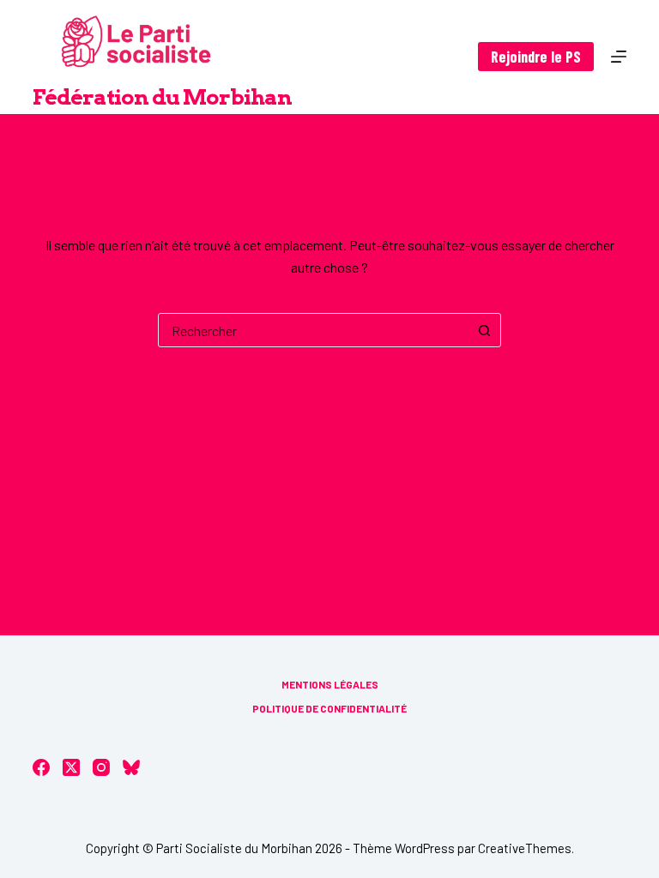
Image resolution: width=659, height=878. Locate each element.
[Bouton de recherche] (484, 330)
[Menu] (618, 56)
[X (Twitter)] (71, 767)
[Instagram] (101, 767)
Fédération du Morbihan (162, 97)
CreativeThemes (524, 848)
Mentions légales (329, 684)
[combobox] (313, 330)
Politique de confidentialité (329, 708)
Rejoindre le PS (536, 56)
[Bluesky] (131, 767)
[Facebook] (41, 767)
